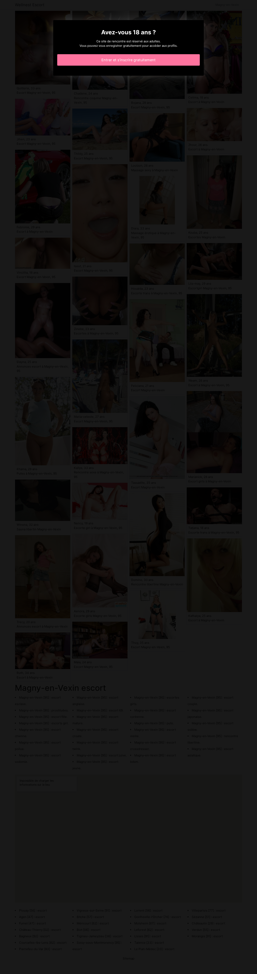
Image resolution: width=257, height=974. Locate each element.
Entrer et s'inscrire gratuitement (128, 60)
